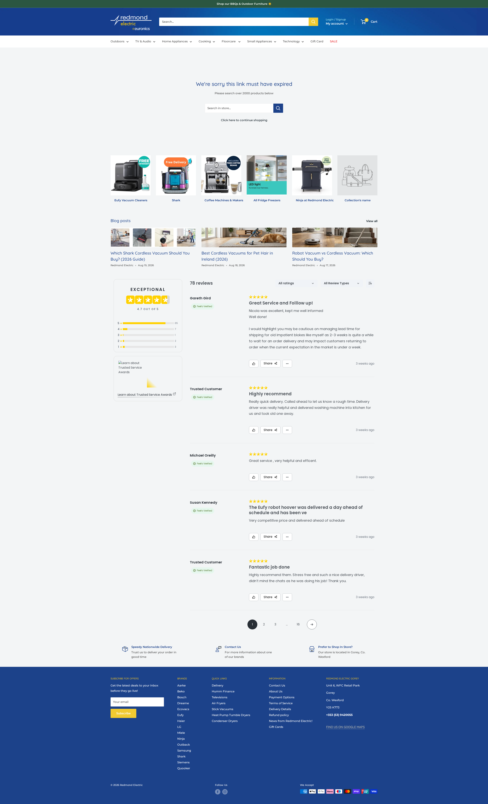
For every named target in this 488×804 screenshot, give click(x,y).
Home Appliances (175, 41)
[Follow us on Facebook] (217, 791)
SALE (333, 41)
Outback (183, 744)
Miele (181, 733)
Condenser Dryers (225, 721)
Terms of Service (281, 703)
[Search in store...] (278, 108)
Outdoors (117, 41)
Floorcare (229, 41)
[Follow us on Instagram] (225, 791)
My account (335, 23)
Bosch (181, 697)
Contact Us (277, 685)
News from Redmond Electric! (290, 721)
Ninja (181, 738)
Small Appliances (259, 41)
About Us (276, 691)
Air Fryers (219, 703)
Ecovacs (183, 709)
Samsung (184, 750)
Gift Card (317, 41)
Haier (181, 721)
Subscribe (123, 713)
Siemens (183, 762)
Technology (291, 41)
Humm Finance (223, 691)
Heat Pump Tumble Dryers (231, 715)
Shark (181, 756)
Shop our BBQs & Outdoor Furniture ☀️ (244, 4)
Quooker (183, 768)
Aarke (181, 685)
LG (179, 727)
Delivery (217, 685)
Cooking (205, 41)
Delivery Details (280, 709)
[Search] (313, 22)
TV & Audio (143, 41)
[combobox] (234, 22)
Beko (181, 691)
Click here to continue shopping (244, 120)
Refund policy (279, 715)
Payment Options (282, 697)
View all (372, 221)
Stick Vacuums (222, 709)
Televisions (219, 697)
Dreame (183, 703)
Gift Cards (276, 727)
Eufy (180, 715)
